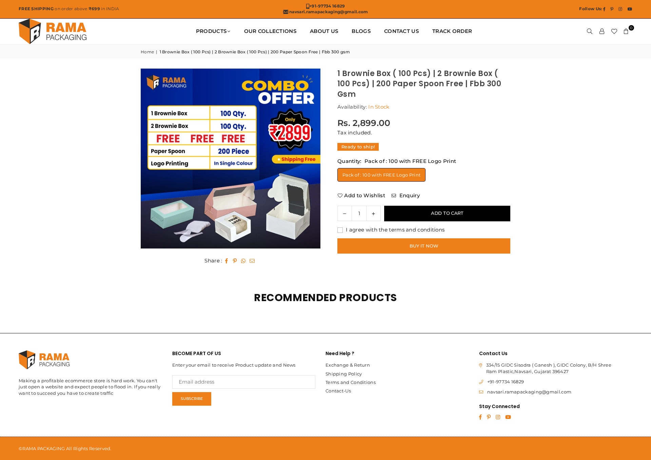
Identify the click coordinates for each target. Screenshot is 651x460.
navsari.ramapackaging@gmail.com (529, 391)
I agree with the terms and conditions (394, 229)
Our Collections (270, 31)
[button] (626, 31)
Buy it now (424, 246)
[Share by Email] (252, 260)
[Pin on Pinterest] (235, 260)
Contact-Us (338, 390)
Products (211, 31)
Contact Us (401, 31)
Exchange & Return (348, 365)
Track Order (452, 31)
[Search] (590, 31)
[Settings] (602, 31)
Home (147, 51)
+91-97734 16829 (505, 381)
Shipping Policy (344, 373)
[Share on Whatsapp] (243, 260)
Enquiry (408, 195)
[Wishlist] (614, 31)
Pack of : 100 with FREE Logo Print (381, 175)
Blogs (361, 31)
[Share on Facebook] (226, 260)
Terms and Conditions (351, 382)
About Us (324, 31)
